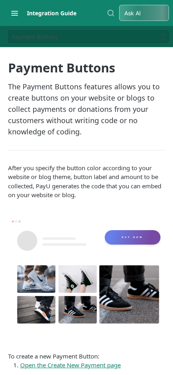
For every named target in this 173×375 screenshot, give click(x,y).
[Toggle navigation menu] (14, 12)
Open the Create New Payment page (70, 365)
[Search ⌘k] (110, 12)
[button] (86, 276)
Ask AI (132, 13)
